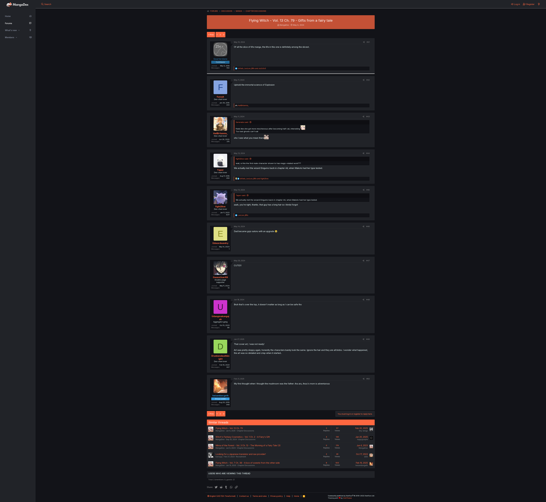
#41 (368, 42)
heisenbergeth (361, 465)
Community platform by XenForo (351, 496)
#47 (368, 261)
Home (8, 16)
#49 (368, 339)
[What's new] (539, 4)
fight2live (220, 206)
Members (9, 37)
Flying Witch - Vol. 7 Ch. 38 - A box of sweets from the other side (248, 462)
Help (288, 496)
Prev (212, 34)
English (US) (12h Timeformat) (222, 496)
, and (252, 68)
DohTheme (347, 498)
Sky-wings (363, 431)
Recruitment (241, 457)
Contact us (244, 496)
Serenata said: (242, 122)
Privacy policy (276, 496)
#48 (368, 300)
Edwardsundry (220, 243)
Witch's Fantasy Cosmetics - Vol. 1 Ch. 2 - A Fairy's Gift (243, 437)
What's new (11, 30)
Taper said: (241, 195)
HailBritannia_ (220, 133)
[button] (19, 30)
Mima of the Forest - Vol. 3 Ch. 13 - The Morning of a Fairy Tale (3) (248, 445)
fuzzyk (220, 96)
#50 (368, 379)
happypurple (362, 439)
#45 (368, 190)
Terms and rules (260, 496)
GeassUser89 (220, 277)
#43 (368, 116)
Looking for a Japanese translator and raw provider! (241, 454)
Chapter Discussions (245, 431)
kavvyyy (219, 457)
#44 (368, 153)
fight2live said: (242, 159)
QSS (366, 457)
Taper (220, 170)
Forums (8, 23)
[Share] (364, 42)
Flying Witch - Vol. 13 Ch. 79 (229, 428)
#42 (368, 80)
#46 (368, 226)
